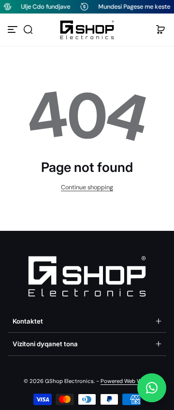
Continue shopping (87, 187)
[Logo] (87, 29)
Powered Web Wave (125, 381)
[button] (28, 29)
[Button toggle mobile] (13, 29)
